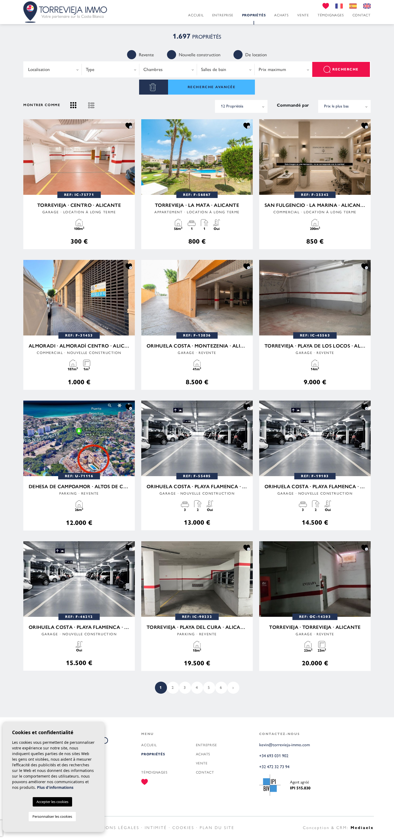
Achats (281, 14)
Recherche (345, 69)
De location (256, 54)
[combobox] (53, 69)
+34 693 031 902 (273, 755)
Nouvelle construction (200, 54)
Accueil (195, 14)
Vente (303, 14)
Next (129, 157)
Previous (28, 157)
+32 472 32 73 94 (274, 766)
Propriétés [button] (254, 15)
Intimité (156, 827)
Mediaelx (362, 827)
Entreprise (222, 14)
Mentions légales (114, 827)
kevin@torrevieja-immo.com (284, 744)
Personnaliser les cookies (52, 816)
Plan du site (217, 827)
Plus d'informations (55, 787)
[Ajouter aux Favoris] (128, 125)
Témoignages (331, 14)
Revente (146, 54)
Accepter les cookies (52, 801)
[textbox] (52, 69)
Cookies (183, 827)
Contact (361, 14)
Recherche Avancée (212, 87)
